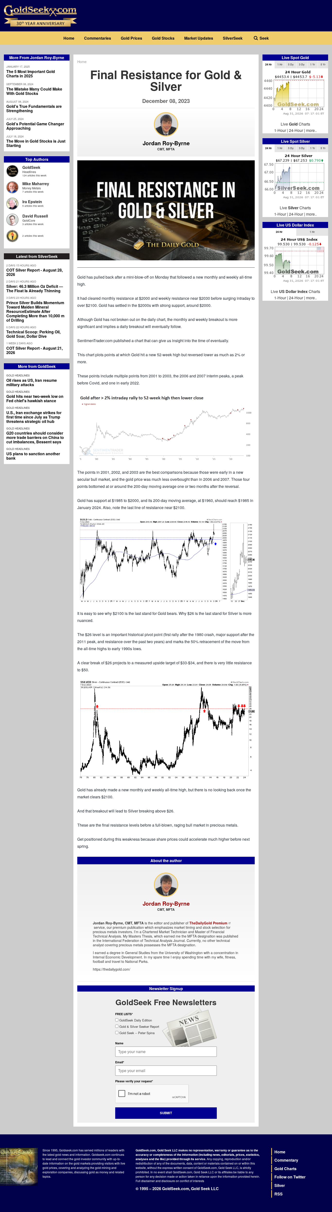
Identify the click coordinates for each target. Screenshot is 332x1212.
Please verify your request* (134, 1081)
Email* (119, 1062)
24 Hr (268, 64)
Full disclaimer (145, 1181)
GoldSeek (31, 167)
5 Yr (323, 64)
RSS (278, 1194)
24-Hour (296, 130)
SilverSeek (233, 38)
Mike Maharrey (35, 183)
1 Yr (312, 64)
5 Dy (291, 64)
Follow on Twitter (290, 1177)
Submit (166, 1113)
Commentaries (97, 38)
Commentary (286, 1160)
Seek (264, 38)
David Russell (35, 216)
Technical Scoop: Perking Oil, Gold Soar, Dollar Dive (33, 334)
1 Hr (279, 64)
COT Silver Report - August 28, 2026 (34, 272)
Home (68, 38)
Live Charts (295, 124)
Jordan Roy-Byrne (166, 143)
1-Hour (280, 130)
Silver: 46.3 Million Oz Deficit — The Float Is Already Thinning (34, 288)
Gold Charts (285, 1168)
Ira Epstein (32, 201)
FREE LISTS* (124, 1014)
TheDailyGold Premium (208, 922)
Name (119, 1043)
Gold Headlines (18, 375)
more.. (311, 130)
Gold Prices (131, 38)
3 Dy (302, 64)
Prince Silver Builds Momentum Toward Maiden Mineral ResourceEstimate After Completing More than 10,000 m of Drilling (35, 311)
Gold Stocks (163, 38)
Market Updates (198, 38)
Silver (279, 1185)
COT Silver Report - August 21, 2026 (34, 350)
